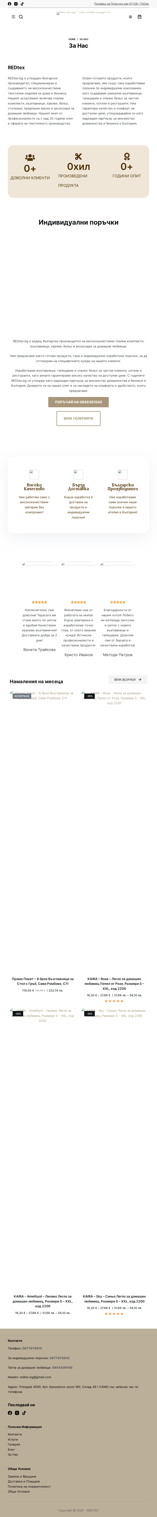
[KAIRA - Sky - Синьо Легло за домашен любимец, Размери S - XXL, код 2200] (114, 1151)
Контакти (15, 1434)
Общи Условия (19, 1491)
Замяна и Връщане (22, 1476)
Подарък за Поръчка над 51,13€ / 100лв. (121, 4)
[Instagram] (16, 4)
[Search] (21, 17)
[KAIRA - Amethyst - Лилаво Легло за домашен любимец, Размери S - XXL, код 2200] (43, 1151)
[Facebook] (9, 4)
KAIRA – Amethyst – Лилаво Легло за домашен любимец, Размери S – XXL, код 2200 (43, 1301)
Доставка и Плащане (24, 1481)
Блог (11, 1449)
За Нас (13, 1454)
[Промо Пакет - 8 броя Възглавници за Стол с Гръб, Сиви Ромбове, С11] (43, 834)
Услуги (13, 1439)
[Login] (130, 16)
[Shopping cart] (139, 17)
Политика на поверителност (29, 1486)
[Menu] (13, 16)
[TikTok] (22, 4)
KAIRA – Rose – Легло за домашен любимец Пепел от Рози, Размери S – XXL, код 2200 (114, 984)
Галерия (14, 1444)
